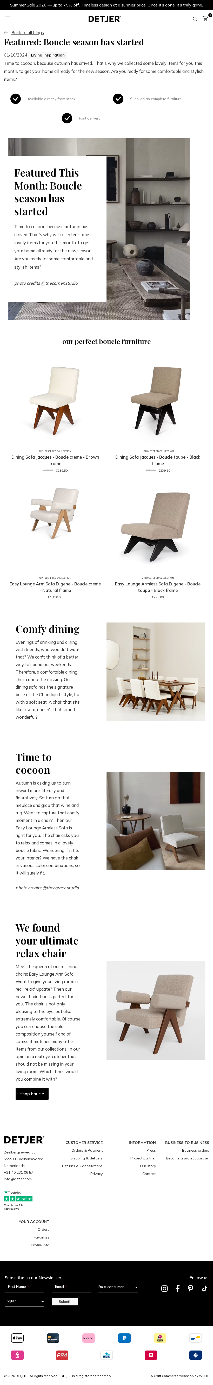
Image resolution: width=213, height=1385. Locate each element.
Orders (43, 1229)
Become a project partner (187, 1158)
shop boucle (32, 1093)
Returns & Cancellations (82, 1166)
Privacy (96, 1173)
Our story (148, 1166)
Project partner (143, 1158)
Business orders (195, 1150)
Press (151, 1150)
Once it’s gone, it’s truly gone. (175, 5)
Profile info (40, 1245)
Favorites (41, 1237)
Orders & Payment (87, 1150)
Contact (149, 1173)
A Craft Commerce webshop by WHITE (180, 1376)
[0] (205, 18)
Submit (65, 1301)
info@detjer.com (18, 1179)
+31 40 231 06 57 (18, 1172)
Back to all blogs (27, 32)
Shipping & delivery (86, 1158)
